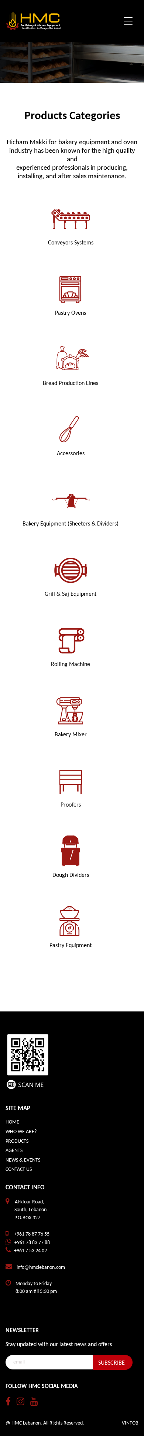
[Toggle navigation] (128, 21)
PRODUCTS (17, 1141)
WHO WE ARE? (21, 1132)
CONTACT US (19, 1169)
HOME (12, 1122)
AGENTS (14, 1150)
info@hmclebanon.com (41, 1267)
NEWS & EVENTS (23, 1160)
